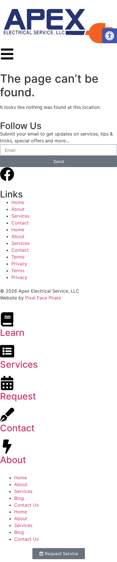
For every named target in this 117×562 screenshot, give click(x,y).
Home (17, 202)
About (17, 209)
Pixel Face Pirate (43, 298)
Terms (17, 257)
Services (20, 216)
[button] (109, 35)
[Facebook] (7, 174)
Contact (20, 223)
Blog (19, 498)
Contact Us (26, 505)
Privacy (19, 264)
